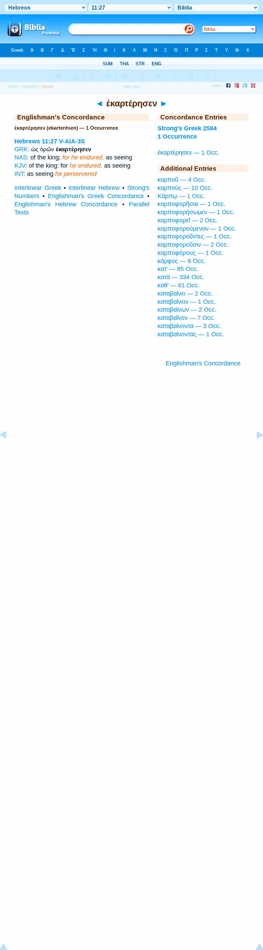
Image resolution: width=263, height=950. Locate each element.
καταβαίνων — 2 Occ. (187, 309)
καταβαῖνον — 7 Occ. (186, 317)
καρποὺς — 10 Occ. (185, 187)
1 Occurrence (177, 136)
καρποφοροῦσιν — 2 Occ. (193, 244)
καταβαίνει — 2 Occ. (185, 293)
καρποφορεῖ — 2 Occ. (187, 220)
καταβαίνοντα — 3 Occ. (189, 326)
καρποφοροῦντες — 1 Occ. (194, 236)
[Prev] (8, 450)
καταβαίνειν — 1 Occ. (187, 301)
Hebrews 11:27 (35, 141)
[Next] (254, 450)
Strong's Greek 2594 (187, 128)
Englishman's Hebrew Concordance (65, 204)
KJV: (20, 165)
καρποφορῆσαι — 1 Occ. (191, 203)
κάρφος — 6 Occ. (181, 261)
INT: (19, 173)
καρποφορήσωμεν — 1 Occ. (196, 212)
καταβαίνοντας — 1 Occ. (191, 334)
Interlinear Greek (37, 187)
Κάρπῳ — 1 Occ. (181, 196)
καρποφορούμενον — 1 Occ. (197, 228)
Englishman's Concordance (203, 363)
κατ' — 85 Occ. (178, 268)
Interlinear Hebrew (94, 187)
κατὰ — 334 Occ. (181, 277)
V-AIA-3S (72, 141)
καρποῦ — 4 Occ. (182, 179)
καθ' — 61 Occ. (178, 285)
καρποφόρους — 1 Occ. (190, 252)
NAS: (21, 157)
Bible (12, 86)
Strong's (29, 86)
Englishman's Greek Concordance (96, 196)
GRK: (21, 149)
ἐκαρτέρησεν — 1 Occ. (188, 152)
